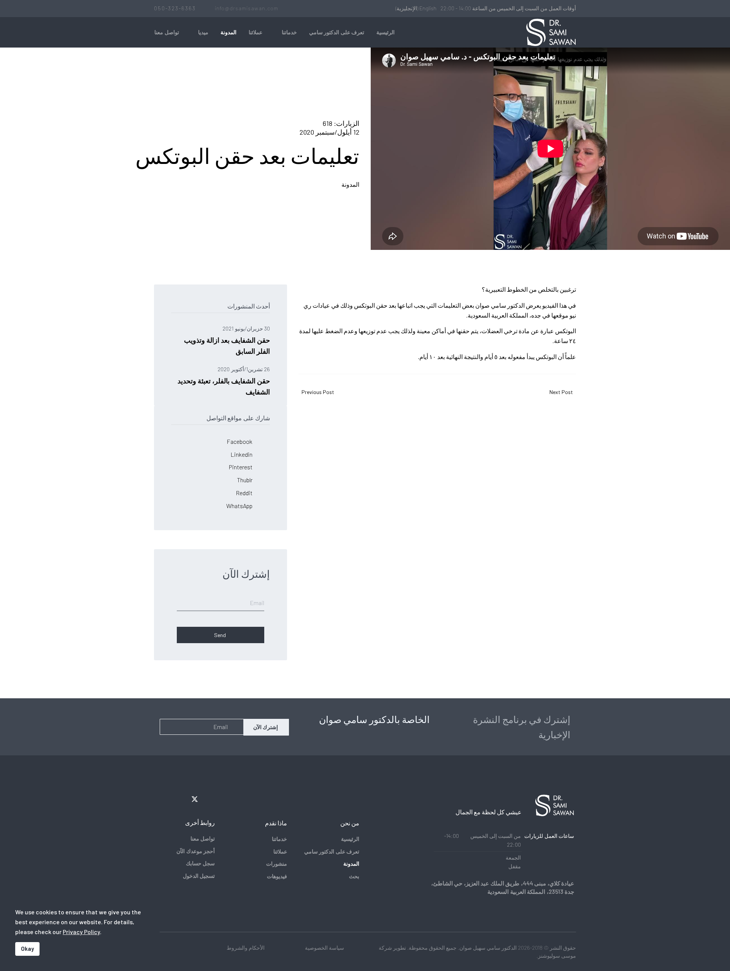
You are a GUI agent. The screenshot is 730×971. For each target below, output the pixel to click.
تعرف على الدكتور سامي (337, 32)
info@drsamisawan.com (246, 8)
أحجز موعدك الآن (195, 851)
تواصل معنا (166, 32)
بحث (354, 876)
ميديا (203, 32)
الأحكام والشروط (246, 947)
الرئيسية (385, 32)
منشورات (276, 863)
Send (220, 635)
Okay (27, 949)
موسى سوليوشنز (557, 955)
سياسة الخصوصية (324, 947)
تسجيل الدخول (199, 875)
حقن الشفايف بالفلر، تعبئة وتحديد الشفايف (224, 381)
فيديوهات (277, 876)
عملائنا (255, 32)
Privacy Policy (81, 931)
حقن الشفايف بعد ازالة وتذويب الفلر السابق (227, 340)
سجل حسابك (200, 863)
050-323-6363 (175, 8)
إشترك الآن (266, 727)
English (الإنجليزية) (415, 8)
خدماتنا (289, 32)
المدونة (228, 32)
